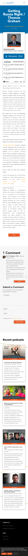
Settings (15, 553)
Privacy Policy (5, 536)
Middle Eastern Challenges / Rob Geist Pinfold (12, 491)
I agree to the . (13, 318)
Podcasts (7, 26)
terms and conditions (16, 318)
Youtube (10, 183)
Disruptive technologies (10, 364)
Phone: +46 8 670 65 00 (8, 525)
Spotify (14, 181)
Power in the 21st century (16, 26)
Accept (4, 553)
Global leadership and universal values (13, 449)
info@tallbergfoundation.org (9, 528)
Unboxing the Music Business (13, 362)
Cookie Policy (5, 539)
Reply (19, 281)
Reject (9, 553)
